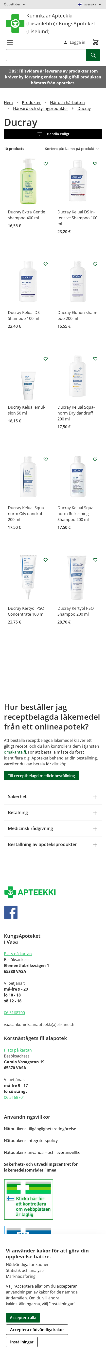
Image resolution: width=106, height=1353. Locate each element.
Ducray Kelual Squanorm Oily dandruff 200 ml (26, 513)
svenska (90, 4)
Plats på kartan (18, 953)
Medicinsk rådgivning (30, 828)
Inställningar (22, 1342)
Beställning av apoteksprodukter (42, 844)
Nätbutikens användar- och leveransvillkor (43, 1152)
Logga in (77, 42)
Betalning (18, 812)
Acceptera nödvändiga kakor (37, 1329)
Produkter (31, 102)
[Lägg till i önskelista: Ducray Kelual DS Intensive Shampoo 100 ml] (95, 163)
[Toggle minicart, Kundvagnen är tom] (95, 42)
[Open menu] (10, 42)
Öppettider (12, 4)
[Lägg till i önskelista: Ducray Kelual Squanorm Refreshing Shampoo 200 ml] (95, 459)
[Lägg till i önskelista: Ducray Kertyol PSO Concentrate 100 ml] (46, 560)
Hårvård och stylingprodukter (40, 108)
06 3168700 (14, 1012)
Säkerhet (17, 796)
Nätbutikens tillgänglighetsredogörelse (40, 1128)
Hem (8, 102)
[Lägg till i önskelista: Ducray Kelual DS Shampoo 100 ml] (46, 264)
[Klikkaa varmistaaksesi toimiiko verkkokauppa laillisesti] (53, 1199)
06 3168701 (14, 1097)
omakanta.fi (15, 752)
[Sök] (93, 55)
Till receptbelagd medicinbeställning (41, 775)
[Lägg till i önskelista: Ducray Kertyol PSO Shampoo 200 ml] (95, 560)
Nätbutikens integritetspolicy (31, 1140)
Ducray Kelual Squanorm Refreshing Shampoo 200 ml (76, 513)
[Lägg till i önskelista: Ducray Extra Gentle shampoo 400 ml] (46, 163)
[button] (53, 134)
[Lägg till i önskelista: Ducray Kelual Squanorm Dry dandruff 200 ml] (95, 359)
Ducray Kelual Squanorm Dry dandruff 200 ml (76, 413)
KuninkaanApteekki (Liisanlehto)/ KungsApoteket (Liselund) (60, 23)
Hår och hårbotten (67, 102)
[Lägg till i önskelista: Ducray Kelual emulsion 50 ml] (46, 359)
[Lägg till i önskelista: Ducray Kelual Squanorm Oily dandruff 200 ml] (46, 459)
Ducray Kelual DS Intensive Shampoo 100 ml (77, 217)
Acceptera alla (23, 1317)
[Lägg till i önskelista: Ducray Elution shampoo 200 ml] (95, 264)
